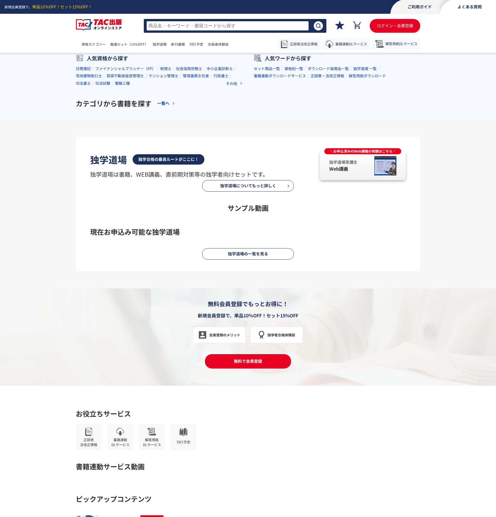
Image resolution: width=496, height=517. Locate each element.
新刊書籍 (178, 44)
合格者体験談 (218, 44)
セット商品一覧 (267, 68)
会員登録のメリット (224, 334)
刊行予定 (196, 44)
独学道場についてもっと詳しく (248, 185)
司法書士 (83, 83)
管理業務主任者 (196, 75)
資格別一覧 (293, 68)
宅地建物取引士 (89, 75)
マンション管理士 (163, 75)
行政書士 (221, 75)
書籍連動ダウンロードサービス (280, 75)
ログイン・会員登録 (395, 25)
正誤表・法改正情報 (327, 75)
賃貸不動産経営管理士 (125, 75)
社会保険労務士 (189, 68)
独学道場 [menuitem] (159, 44)
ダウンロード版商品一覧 (328, 68)
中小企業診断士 (220, 68)
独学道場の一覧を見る (248, 253)
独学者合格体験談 (281, 334)
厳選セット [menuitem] (129, 44)
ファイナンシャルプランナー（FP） (125, 68)
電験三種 (122, 83)
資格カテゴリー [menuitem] (94, 44)
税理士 (165, 68)
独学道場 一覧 (365, 68)
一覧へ (163, 103)
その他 (231, 83)
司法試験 (102, 83)
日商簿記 (83, 68)
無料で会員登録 (248, 361)
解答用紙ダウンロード (367, 75)
